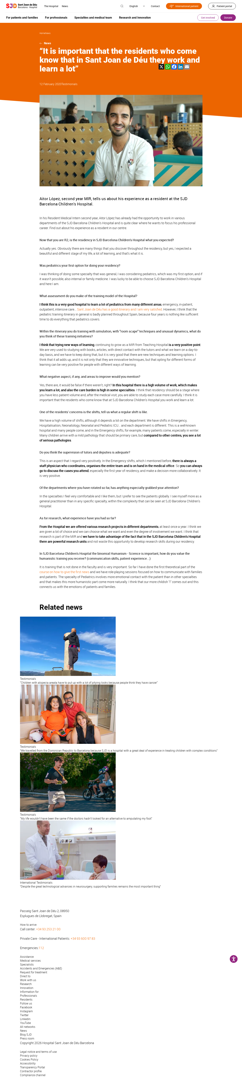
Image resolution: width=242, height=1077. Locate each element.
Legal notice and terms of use (38, 1052)
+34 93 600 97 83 (83, 938)
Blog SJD (26, 1034)
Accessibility (28, 1063)
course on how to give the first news (64, 572)
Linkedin (25, 1019)
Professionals (28, 996)
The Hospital (51, 6)
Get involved (208, 17)
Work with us (28, 980)
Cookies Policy (29, 1059)
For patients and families (22, 17)
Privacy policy (28, 1056)
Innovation (26, 988)
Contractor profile (31, 1071)
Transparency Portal (32, 1067)
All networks (27, 1027)
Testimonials (69, 84)
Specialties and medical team (93, 17)
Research (26, 984)
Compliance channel (33, 1075)
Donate (228, 17)
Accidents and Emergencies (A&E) (41, 968)
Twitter (24, 1015)
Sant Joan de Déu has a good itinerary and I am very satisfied (119, 309)
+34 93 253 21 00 (48, 929)
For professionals (56, 17)
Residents (26, 999)
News (65, 6)
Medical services (30, 961)
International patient (186, 6)
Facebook (26, 1007)
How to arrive (28, 925)
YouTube (25, 1023)
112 (41, 948)
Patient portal (224, 6)
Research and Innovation (135, 17)
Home (42, 33)
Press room (27, 1038)
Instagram (26, 1011)
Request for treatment (33, 972)
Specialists (27, 964)
